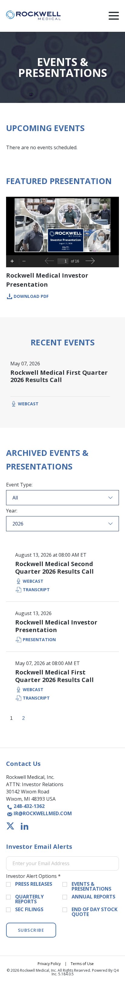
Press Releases (33, 883)
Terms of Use (82, 963)
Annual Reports (93, 896)
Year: (11, 510)
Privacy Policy (49, 963)
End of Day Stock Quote (94, 912)
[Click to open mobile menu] (114, 17)
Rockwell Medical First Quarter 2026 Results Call (59, 376)
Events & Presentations (91, 886)
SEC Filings (29, 909)
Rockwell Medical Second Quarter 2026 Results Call (54, 567)
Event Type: (19, 484)
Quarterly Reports (29, 899)
